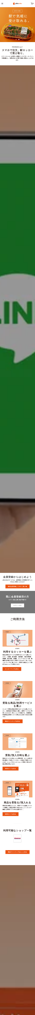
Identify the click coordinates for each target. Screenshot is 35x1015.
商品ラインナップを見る (12, 721)
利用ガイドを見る (10, 768)
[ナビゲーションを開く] (2, 3)
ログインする (17, 605)
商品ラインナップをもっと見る (17, 852)
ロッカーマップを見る (12, 669)
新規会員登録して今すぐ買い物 (17, 586)
